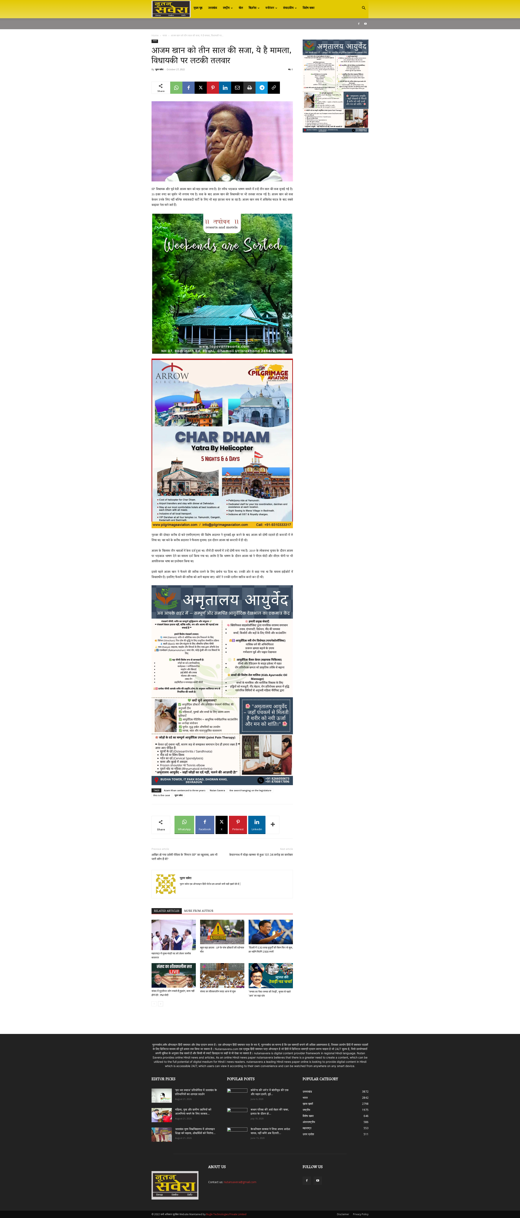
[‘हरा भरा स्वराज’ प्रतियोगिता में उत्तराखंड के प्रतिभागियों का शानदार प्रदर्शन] (162, 1096)
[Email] (237, 88)
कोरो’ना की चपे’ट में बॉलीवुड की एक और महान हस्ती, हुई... (270, 1092)
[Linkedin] (225, 88)
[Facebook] (359, 23)
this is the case (161, 795)
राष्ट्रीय (226, 8)
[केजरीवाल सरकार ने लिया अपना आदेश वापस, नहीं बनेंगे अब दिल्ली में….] (237, 1133)
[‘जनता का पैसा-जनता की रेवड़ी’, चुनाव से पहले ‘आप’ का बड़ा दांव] (271, 975)
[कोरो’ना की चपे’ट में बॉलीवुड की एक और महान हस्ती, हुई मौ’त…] (237, 1094)
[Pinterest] (213, 88)
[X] (201, 88)
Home (155, 35)
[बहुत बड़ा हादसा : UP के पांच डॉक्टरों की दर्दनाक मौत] (222, 932)
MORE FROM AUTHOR (198, 911)
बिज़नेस (252, 8)
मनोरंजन (269, 8)
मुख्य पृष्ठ (198, 8)
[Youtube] (365, 23)
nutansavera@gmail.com (240, 1182)
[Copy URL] (274, 88)
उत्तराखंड (212, 8)
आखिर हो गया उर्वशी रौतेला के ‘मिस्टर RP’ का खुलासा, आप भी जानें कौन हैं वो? (184, 857)
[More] (273, 825)
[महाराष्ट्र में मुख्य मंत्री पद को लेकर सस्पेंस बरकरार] (174, 935)
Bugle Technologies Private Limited (226, 1214)
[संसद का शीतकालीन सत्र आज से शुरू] (222, 975)
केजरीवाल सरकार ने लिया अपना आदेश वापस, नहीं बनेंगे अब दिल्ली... (270, 1131)
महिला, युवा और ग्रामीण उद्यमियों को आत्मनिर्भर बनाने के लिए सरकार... (193, 1112)
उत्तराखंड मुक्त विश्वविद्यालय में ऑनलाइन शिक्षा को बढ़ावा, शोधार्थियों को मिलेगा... (195, 1131)
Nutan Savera (217, 790)
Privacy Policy (360, 1214)
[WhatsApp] (176, 88)
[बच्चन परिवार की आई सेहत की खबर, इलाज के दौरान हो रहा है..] (237, 1113)
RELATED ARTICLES (166, 911)
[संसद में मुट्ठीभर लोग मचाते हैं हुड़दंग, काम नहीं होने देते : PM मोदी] (174, 975)
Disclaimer (343, 1214)
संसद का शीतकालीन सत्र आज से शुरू (218, 991)
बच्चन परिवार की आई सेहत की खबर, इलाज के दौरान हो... (270, 1112)
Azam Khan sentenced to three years (184, 790)
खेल (241, 8)
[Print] (249, 88)
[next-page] (160, 1003)
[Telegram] (262, 88)
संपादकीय (288, 8)
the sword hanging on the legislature (250, 790)
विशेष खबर (308, 8)
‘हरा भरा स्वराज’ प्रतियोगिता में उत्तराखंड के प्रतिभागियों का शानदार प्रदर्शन (196, 1092)
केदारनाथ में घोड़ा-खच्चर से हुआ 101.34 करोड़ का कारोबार (261, 855)
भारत (164, 35)
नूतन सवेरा (159, 69)
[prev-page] (154, 1003)
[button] (363, 8)
